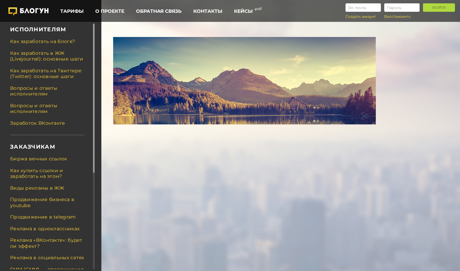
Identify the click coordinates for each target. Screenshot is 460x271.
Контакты (207, 11)
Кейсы (243, 11)
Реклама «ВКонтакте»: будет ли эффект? (46, 243)
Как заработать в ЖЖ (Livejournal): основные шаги (46, 56)
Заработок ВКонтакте (37, 123)
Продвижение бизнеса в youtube (42, 202)
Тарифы (72, 11)
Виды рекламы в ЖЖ (37, 188)
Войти (439, 7)
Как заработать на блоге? (42, 41)
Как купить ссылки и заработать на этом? (36, 173)
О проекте (109, 11)
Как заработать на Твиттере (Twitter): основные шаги (46, 74)
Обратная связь (159, 11)
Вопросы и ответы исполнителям (34, 91)
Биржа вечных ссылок (38, 159)
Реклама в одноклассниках (44, 229)
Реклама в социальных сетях (47, 258)
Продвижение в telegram (43, 217)
